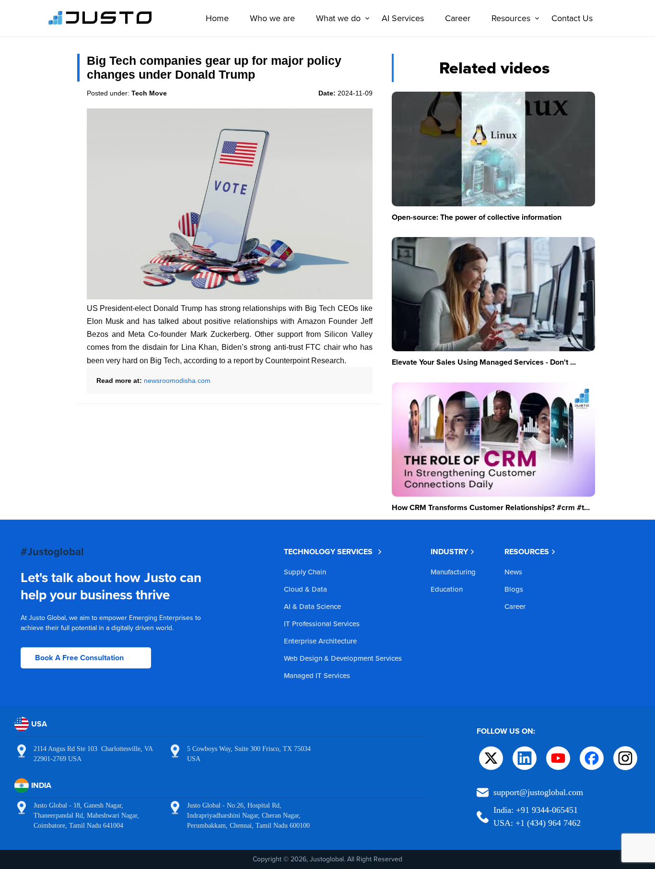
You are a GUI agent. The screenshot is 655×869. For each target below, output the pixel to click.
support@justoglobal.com (538, 792)
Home (217, 18)
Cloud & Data (305, 589)
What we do (338, 18)
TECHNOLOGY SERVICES (328, 551)
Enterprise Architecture (320, 641)
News (513, 572)
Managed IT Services (317, 675)
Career (457, 18)
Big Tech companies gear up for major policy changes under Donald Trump (214, 67)
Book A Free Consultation (79, 657)
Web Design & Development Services (343, 658)
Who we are (272, 18)
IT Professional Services (322, 624)
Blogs (513, 589)
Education (447, 589)
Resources (510, 18)
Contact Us (572, 18)
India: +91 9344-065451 (535, 810)
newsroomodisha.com (177, 380)
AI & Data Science (312, 606)
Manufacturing (453, 572)
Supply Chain (305, 572)
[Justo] (100, 23)
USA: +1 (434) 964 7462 (537, 823)
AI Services (403, 18)
